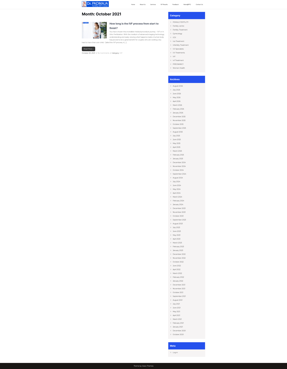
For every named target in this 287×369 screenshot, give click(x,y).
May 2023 (176, 235)
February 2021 (178, 323)
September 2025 (179, 128)
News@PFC (187, 4)
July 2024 (176, 182)
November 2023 (179, 212)
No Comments (103, 53)
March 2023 (177, 243)
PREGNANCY (178, 64)
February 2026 (178, 109)
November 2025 (179, 120)
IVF (121, 53)
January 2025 (178, 159)
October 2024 (178, 170)
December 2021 (179, 285)
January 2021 (178, 327)
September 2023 (179, 220)
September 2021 (179, 296)
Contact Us (199, 4)
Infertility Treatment (181, 45)
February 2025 (178, 155)
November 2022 (179, 258)
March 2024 (177, 197)
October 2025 (178, 124)
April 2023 (176, 239)
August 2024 (178, 178)
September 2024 (179, 174)
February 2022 (178, 277)
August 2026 (178, 86)
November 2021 (179, 289)
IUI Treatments (179, 53)
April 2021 (176, 315)
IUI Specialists (178, 49)
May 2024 (176, 189)
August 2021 (178, 300)
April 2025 (176, 147)
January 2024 (178, 205)
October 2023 (178, 216)
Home (133, 4)
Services (153, 4)
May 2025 (176, 143)
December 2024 (179, 162)
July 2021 (176, 304)
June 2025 (177, 140)
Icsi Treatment (178, 41)
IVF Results (164, 4)
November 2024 (179, 166)
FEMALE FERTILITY (180, 22)
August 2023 (178, 224)
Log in (175, 352)
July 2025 (176, 136)
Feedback (175, 4)
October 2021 (178, 292)
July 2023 (176, 227)
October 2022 (178, 262)
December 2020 (179, 331)
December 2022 (179, 254)
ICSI (174, 37)
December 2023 (179, 208)
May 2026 (176, 97)
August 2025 (178, 132)
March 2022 (177, 273)
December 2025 (179, 117)
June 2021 (177, 308)
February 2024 (178, 201)
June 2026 (177, 94)
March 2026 (177, 105)
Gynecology (177, 34)
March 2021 (177, 319)
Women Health (179, 68)
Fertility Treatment (180, 30)
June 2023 (177, 231)
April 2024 (176, 193)
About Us (143, 4)
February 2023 (178, 247)
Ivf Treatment (178, 60)
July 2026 (176, 90)
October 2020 (178, 334)
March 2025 (177, 151)
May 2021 (176, 312)
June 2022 (177, 266)
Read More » (88, 49)
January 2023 (178, 250)
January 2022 (178, 281)
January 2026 (178, 113)
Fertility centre (178, 26)
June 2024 (177, 185)
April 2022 (176, 269)
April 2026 (176, 101)
